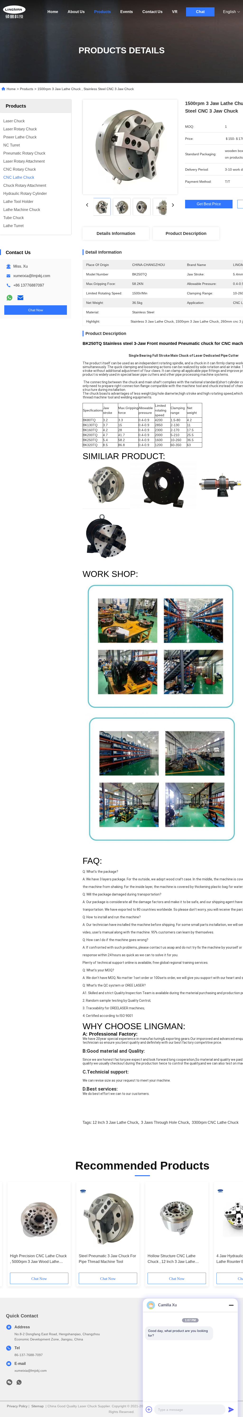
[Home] (14, 12)
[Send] (231, 1409)
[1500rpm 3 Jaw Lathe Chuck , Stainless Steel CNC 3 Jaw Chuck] (130, 147)
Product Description (186, 233)
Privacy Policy (17, 1406)
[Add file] (149, 1409)
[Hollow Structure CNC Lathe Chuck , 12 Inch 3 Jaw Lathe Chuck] (177, 1217)
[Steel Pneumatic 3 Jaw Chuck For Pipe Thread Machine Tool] (108, 1217)
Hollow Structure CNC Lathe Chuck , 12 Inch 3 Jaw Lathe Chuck (172, 1259)
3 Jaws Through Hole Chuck (165, 1122)
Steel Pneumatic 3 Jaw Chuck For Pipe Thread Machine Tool (107, 1259)
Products (102, 12)
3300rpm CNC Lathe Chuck (215, 1122)
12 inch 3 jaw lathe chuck (115, 1122)
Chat (200, 12)
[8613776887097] (19, 1383)
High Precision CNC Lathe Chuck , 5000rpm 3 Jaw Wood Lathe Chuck (38, 1259)
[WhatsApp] (9, 298)
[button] (31, 1228)
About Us (76, 12)
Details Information (116, 233)
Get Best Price (209, 204)
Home (52, 12)
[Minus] (231, 1305)
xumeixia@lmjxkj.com (31, 276)
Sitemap (37, 1406)
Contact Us (152, 12)
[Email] (20, 298)
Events (126, 12)
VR (175, 12)
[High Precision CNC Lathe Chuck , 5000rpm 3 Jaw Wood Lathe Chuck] (39, 1217)
